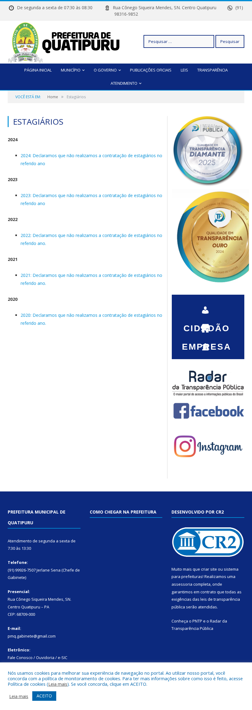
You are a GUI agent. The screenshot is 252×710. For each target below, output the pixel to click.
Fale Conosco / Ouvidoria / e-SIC (37, 657)
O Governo (105, 70)
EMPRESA (206, 325)
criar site (209, 569)
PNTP (197, 621)
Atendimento (124, 83)
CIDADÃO (206, 307)
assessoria (181, 584)
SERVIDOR (206, 344)
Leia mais (57, 684)
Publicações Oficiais (150, 70)
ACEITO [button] (44, 696)
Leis (184, 70)
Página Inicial (38, 70)
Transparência (212, 70)
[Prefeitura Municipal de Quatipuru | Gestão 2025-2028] (64, 41)
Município (71, 70)
